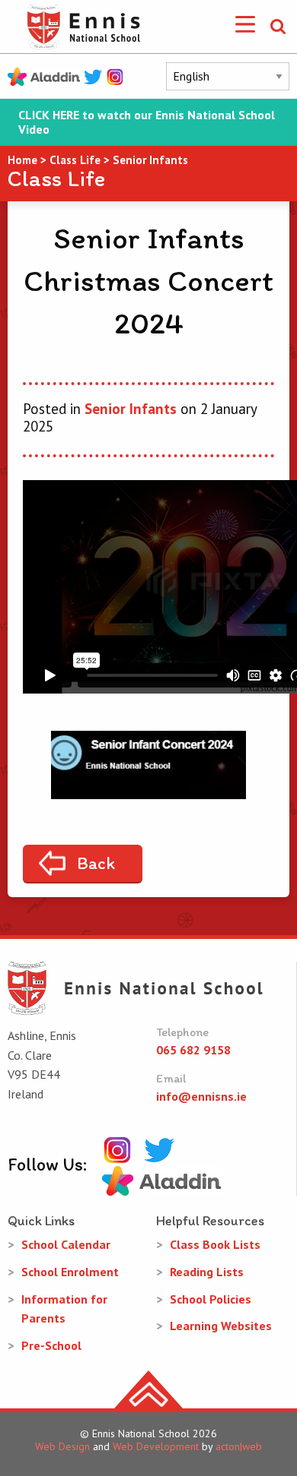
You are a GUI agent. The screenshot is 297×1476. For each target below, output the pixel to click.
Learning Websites (221, 1325)
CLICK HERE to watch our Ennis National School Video (146, 122)
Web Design (62, 1446)
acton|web (239, 1446)
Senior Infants (131, 409)
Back (96, 863)
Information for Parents (64, 1308)
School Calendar (65, 1244)
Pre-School (51, 1345)
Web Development (156, 1446)
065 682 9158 (193, 1050)
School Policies (210, 1299)
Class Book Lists (215, 1244)
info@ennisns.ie (201, 1096)
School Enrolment (70, 1271)
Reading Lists (207, 1271)
